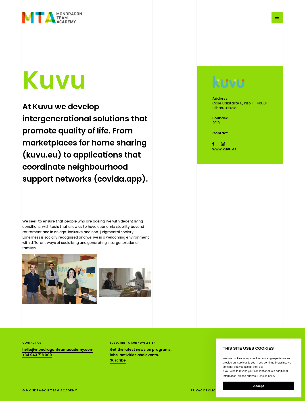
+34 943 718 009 (37, 354)
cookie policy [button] (267, 376)
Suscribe (118, 360)
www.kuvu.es (224, 149)
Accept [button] (258, 386)
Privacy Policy (204, 390)
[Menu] (277, 17)
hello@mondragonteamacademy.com (57, 349)
